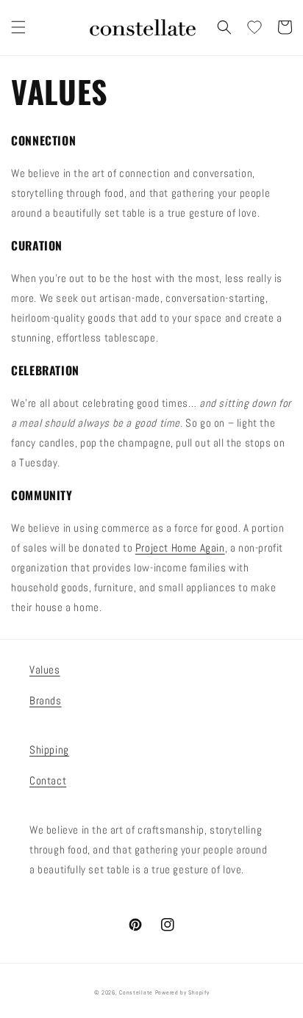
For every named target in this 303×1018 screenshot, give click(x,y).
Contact (47, 780)
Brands (45, 700)
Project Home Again (180, 548)
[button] (18, 27)
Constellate (136, 992)
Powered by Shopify (182, 992)
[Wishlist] (254, 27)
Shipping (49, 750)
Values (44, 669)
